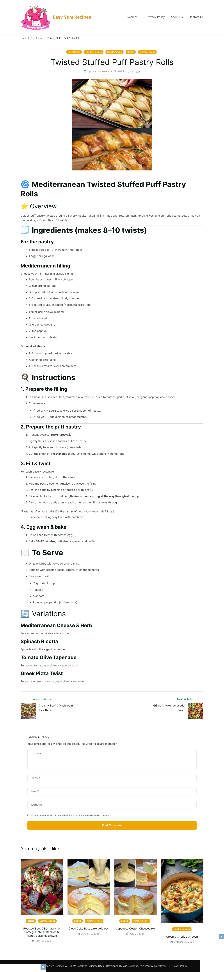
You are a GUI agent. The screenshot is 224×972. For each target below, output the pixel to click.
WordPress (160, 965)
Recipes (132, 17)
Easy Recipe (74, 52)
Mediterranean (114, 52)
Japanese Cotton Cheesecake (135, 928)
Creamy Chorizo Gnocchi (182, 936)
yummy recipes (147, 52)
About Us (177, 17)
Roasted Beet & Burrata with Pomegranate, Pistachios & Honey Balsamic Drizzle (41, 932)
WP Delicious (130, 965)
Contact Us (196, 17)
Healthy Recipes (94, 52)
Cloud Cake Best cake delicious (89, 928)
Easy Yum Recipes (72, 17)
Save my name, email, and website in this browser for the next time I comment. (70, 815)
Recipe (130, 52)
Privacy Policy (156, 17)
